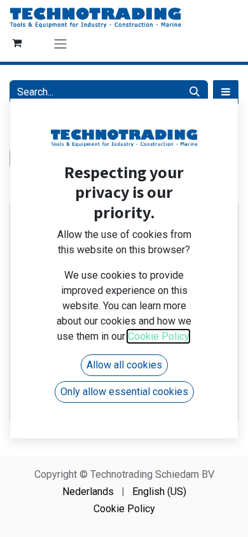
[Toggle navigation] (60, 44)
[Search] (194, 92)
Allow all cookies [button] (124, 365)
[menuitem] (88, 491)
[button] (225, 92)
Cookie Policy (124, 509)
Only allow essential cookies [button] (124, 392)
